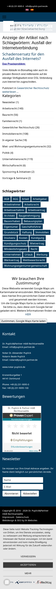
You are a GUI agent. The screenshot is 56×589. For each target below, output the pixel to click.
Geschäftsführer (31, 226)
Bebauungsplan (33, 221)
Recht (34, 249)
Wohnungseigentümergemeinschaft (25, 265)
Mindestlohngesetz (15, 249)
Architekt (9, 215)
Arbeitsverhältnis (14, 210)
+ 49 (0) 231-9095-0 (15, 6)
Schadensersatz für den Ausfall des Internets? (23, 56)
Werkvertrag (11, 260)
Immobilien (42, 232)
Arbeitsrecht (31, 204)
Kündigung (37, 238)
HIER (28, 314)
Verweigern (28, 556)
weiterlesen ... (10, 91)
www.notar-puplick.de (13, 366)
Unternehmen (12, 254)
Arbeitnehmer (12, 204)
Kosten (23, 238)
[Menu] (4, 17)
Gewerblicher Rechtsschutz (33, 88)
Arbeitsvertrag (36, 210)
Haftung (27, 232)
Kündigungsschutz (15, 243)
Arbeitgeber (40, 199)
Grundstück (11, 232)
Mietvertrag (37, 243)
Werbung (41, 254)
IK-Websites (31, 520)
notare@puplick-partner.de (23, 359)
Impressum (8, 517)
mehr (28, 573)
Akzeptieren (28, 564)
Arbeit (25, 199)
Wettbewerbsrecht (34, 260)
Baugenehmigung (29, 215)
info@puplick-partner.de (37, 6)
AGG (15, 199)
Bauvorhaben (12, 221)
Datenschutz (22, 517)
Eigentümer (11, 226)
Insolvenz (9, 238)
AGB (6, 199)
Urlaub (29, 254)
